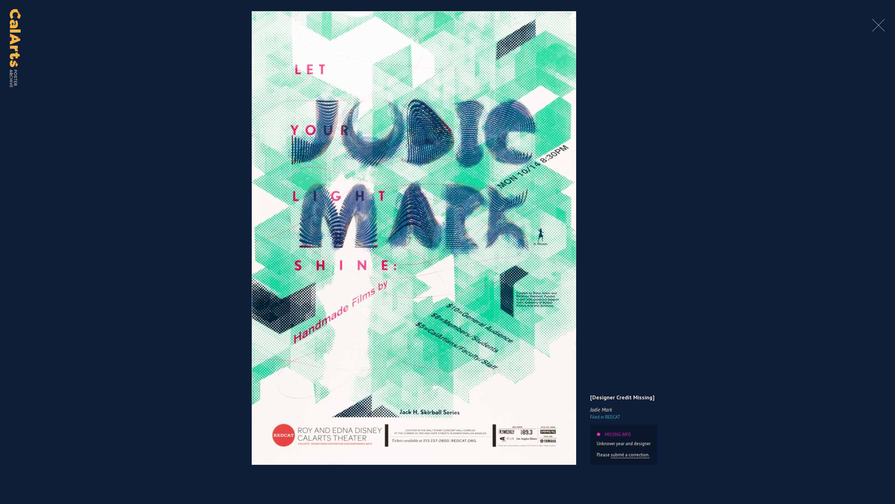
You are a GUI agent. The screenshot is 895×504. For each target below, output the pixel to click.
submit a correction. (630, 455)
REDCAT (605, 417)
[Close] (878, 29)
